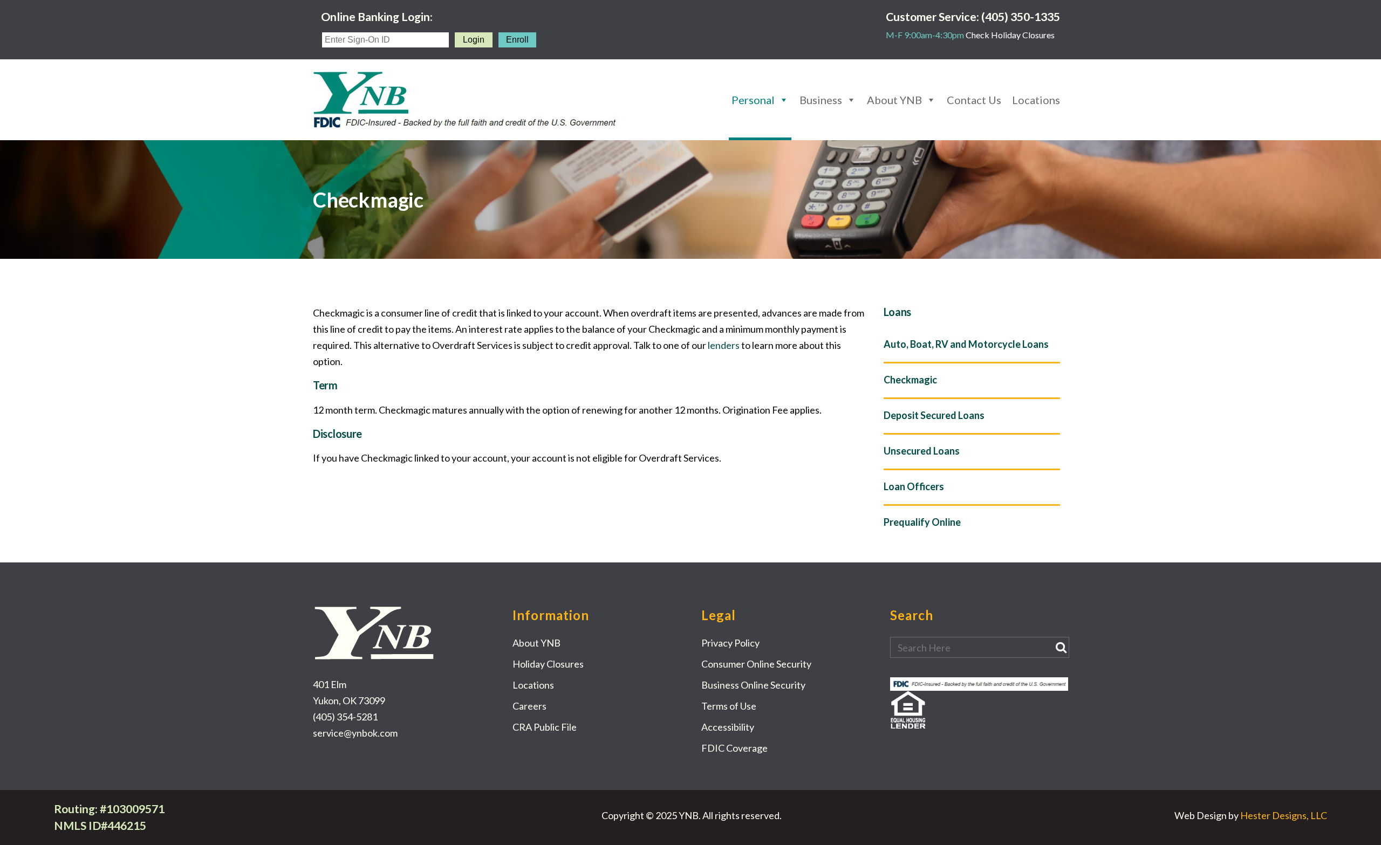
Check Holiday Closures (1010, 35)
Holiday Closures (548, 664)
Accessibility (727, 727)
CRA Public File (544, 727)
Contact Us (974, 99)
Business (820, 99)
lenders (723, 345)
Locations (1036, 99)
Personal (753, 99)
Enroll (517, 39)
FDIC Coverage (734, 748)
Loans (898, 311)
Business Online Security (753, 685)
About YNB (894, 99)
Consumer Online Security (756, 664)
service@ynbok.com (355, 733)
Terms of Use (728, 706)
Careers (529, 706)
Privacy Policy (730, 643)
